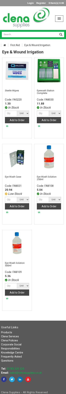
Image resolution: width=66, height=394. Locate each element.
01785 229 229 (15, 368)
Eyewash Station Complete (45, 91)
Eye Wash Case (13, 176)
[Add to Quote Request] (7, 126)
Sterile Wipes (12, 90)
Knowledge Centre (12, 352)
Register (41, 3)
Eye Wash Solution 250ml (46, 178)
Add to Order (17, 120)
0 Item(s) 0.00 (56, 3)
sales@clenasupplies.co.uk (26, 372)
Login (30, 3)
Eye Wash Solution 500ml (15, 264)
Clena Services (10, 336)
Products (6, 332)
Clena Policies (9, 340)
